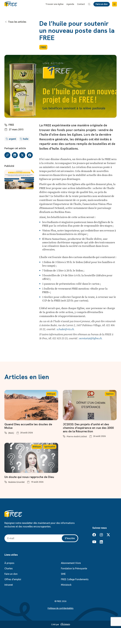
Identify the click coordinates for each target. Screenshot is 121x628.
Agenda (70, 4)
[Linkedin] (101, 542)
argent (12, 139)
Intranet (8, 584)
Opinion (110, 394)
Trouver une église (54, 4)
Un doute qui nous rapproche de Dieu (29, 477)
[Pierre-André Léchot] (64, 436)
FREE (43, 47)
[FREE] (5, 124)
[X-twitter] (108, 534)
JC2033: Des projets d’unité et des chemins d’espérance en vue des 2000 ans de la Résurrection (88, 427)
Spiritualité (49, 446)
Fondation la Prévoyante (74, 568)
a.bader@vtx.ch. (66, 329)
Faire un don (11, 574)
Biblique (51, 394)
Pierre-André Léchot (77, 436)
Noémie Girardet (16, 482)
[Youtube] (94, 542)
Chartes (8, 568)
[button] (114, 4)
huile (25, 139)
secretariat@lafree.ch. (90, 338)
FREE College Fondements (75, 579)
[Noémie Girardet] (5, 481)
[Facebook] (94, 534)
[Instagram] (101, 534)
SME (63, 574)
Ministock (66, 584)
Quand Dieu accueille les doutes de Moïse (28, 426)
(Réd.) (11, 433)
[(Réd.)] (5, 432)
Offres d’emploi (12, 579)
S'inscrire (70, 538)
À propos (9, 563)
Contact (81, 4)
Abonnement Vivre (71, 563)
